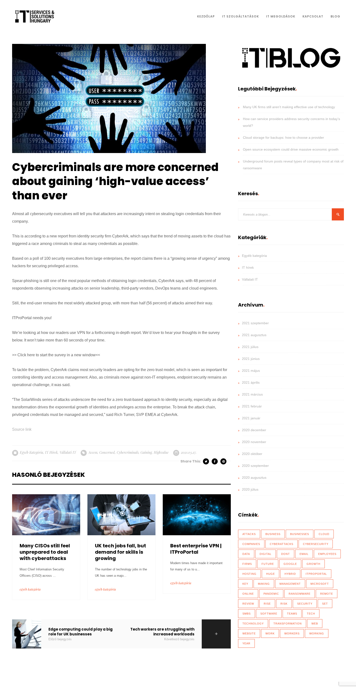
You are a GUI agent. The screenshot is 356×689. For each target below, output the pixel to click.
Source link (21, 429)
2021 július (250, 347)
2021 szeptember (255, 323)
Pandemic (271, 593)
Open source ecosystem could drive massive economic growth (291, 149)
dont (285, 553)
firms (247, 563)
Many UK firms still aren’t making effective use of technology (289, 107)
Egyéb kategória (31, 452)
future (268, 563)
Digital (265, 553)
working (316, 633)
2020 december (254, 430)
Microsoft (319, 583)
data (246, 553)
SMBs (246, 613)
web (314, 623)
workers (292, 633)
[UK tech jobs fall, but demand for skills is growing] (121, 514)
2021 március (252, 394)
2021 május (251, 371)
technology (253, 623)
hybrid (290, 573)
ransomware (299, 593)
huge (270, 573)
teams (292, 613)
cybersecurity (315, 544)
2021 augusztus (254, 335)
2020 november (254, 442)
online (248, 593)
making (264, 583)
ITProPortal (316, 573)
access (92, 452)
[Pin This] (223, 461)
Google (290, 563)
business (272, 534)
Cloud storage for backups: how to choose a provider (283, 137)
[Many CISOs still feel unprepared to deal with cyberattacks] (46, 514)
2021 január (251, 418)
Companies (251, 544)
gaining (146, 452)
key (245, 583)
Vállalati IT (68, 452)
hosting (249, 573)
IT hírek (51, 452)
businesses (299, 534)
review (248, 603)
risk (283, 603)
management (290, 583)
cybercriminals (128, 452)
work (270, 633)
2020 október (252, 454)
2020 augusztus (254, 477)
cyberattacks (281, 544)
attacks (249, 534)
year (246, 643)
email (304, 553)
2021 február (252, 406)
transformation (287, 623)
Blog (335, 16)
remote (326, 593)
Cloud (324, 534)
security (304, 603)
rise (267, 603)
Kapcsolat (312, 16)
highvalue (161, 452)
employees (327, 553)
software (268, 613)
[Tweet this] (206, 461)
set (325, 603)
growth (313, 563)
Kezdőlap (206, 16)
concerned (107, 452)
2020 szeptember (255, 466)
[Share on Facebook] (215, 461)
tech (311, 613)
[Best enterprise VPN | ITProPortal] (197, 514)
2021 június (251, 359)
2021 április (251, 382)
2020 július (250, 489)
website (249, 633)
